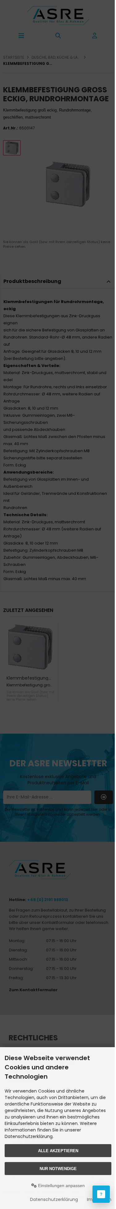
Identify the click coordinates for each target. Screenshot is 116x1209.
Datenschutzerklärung (54, 1199)
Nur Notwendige (58, 1168)
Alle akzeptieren (58, 1150)
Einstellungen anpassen (61, 1185)
